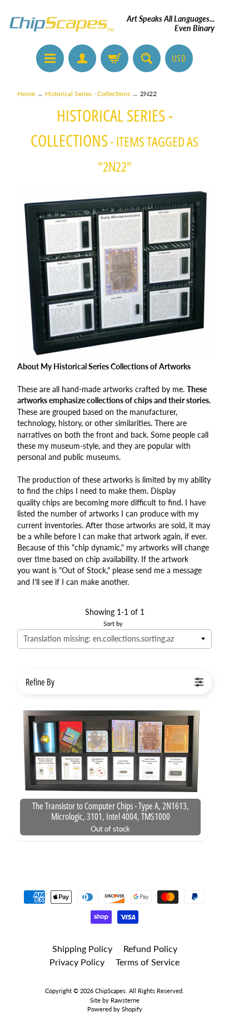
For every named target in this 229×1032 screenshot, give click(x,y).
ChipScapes (110, 990)
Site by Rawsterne (115, 1000)
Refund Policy (150, 948)
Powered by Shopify (114, 1009)
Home (26, 93)
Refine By (40, 682)
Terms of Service (148, 961)
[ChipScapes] (61, 23)
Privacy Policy (76, 961)
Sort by (113, 623)
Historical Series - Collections (87, 93)
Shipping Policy (82, 948)
